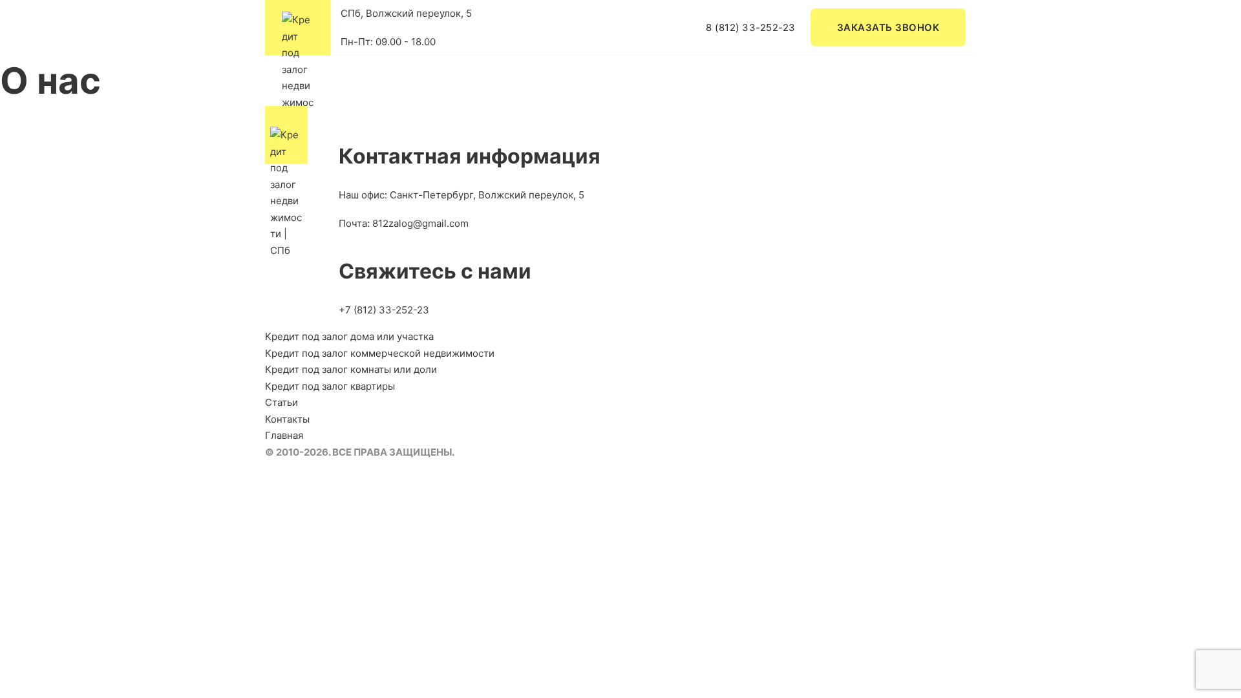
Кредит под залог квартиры (330, 386)
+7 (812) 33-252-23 (384, 310)
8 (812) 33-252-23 (751, 27)
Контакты (287, 419)
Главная (284, 435)
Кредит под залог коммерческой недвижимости (379, 353)
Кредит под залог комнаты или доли (351, 369)
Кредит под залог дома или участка (349, 336)
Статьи (281, 402)
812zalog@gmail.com (420, 223)
